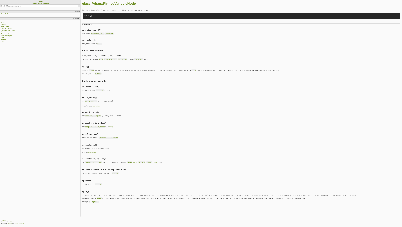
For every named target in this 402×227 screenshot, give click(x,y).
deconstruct (96, 106)
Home (40, 1)
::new (2, 21)
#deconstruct (5, 34)
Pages (34, 3)
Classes (39, 3)
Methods (46, 3)
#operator (3, 39)
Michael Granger (19, 223)
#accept (3, 24)
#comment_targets (6, 28)
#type (2, 41)
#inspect (3, 37)
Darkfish (9, 223)
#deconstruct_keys (6, 36)
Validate (3, 220)
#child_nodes (5, 26)
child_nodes (92, 152)
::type (2, 22)
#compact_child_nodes (8, 30)
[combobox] (39, 6)
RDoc (11, 222)
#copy (3, 32)
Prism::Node (4, 14)
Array (111, 127)
